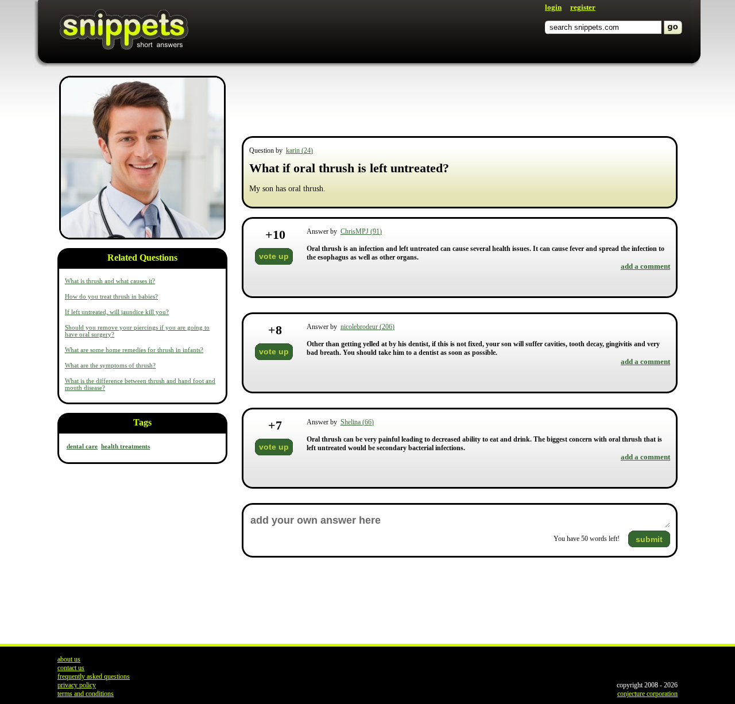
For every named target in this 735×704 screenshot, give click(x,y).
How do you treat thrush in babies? (111, 296)
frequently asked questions (93, 676)
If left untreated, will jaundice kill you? (117, 311)
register (582, 7)
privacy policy (76, 685)
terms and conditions (85, 694)
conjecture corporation (647, 694)
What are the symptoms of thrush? (110, 365)
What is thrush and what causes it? (110, 280)
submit (649, 539)
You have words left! (587, 539)
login (553, 7)
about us (68, 659)
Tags (142, 422)
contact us (70, 668)
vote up (274, 256)
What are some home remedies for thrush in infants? (134, 349)
